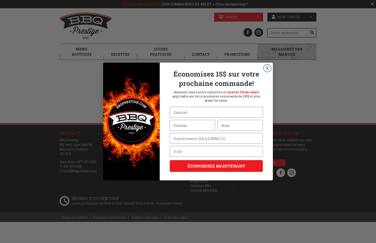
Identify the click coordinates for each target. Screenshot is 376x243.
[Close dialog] (267, 68)
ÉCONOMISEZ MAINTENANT (216, 166)
